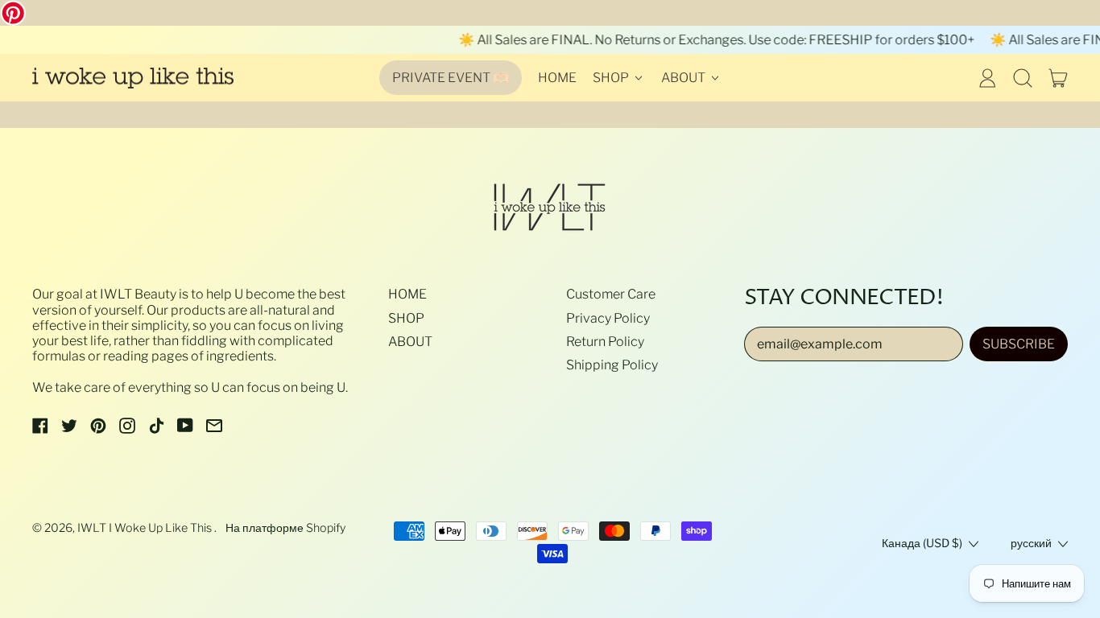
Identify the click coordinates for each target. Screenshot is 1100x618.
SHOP (406, 318)
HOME (557, 77)
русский (1031, 543)
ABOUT (410, 341)
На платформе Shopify (285, 528)
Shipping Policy (612, 365)
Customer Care (610, 294)
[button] (1022, 78)
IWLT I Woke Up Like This (145, 528)
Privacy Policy (608, 318)
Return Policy (605, 341)
